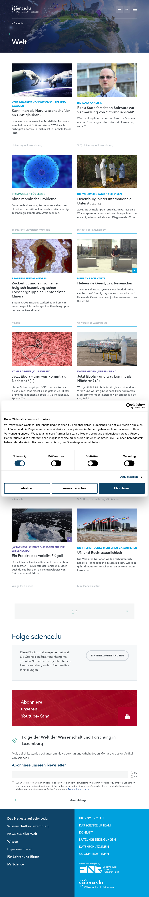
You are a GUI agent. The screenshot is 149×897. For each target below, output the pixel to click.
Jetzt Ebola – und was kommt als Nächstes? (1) (39, 378)
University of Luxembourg (27, 145)
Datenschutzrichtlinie (78, 789)
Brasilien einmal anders (29, 278)
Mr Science (15, 864)
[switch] (56, 463)
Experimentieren (19, 849)
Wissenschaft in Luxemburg (28, 826)
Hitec (86, 499)
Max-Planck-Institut (88, 586)
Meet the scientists (91, 278)
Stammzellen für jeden (28, 194)
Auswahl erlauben (74, 488)
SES (79, 499)
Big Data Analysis (89, 103)
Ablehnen (27, 488)
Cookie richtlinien (94, 854)
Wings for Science (22, 586)
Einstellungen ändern (107, 655)
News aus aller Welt (22, 834)
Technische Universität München (31, 230)
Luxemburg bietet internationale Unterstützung (104, 201)
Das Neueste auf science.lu (27, 818)
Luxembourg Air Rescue (105, 499)
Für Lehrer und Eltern (23, 857)
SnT (79, 145)
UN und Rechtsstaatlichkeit (99, 553)
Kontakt (86, 833)
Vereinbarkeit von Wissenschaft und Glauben (39, 104)
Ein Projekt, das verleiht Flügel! (37, 556)
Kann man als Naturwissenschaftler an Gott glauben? (41, 113)
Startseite (19, 23)
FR (126, 9)
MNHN (16, 323)
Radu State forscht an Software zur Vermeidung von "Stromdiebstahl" (105, 110)
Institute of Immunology (91, 230)
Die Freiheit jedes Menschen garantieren (107, 548)
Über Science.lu (91, 818)
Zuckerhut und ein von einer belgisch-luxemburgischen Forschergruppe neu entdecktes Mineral (38, 290)
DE (119, 9)
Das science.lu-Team (95, 826)
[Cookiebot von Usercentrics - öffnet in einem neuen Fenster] (129, 406)
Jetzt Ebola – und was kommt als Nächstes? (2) (104, 378)
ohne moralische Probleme (34, 199)
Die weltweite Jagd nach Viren (99, 194)
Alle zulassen (121, 488)
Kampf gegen (31, 371)
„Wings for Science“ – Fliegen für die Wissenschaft (38, 549)
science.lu (17, 499)
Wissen (12, 841)
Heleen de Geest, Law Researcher (104, 283)
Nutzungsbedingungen (97, 840)
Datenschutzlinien (94, 847)
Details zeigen (129, 476)
